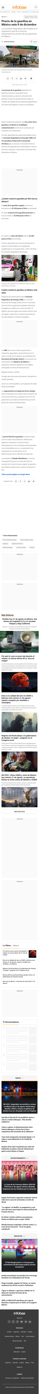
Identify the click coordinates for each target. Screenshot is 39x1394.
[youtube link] (21, 1321)
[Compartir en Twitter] (16, 78)
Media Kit (19, 1367)
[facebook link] (9, 1321)
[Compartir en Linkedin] (21, 78)
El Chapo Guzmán (29, 12)
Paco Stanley (19, 12)
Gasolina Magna (7, 547)
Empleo (23, 1352)
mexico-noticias (21, 547)
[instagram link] (17, 1321)
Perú (22, 1336)
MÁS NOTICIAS (19, 812)
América (9, 1332)
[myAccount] (35, 7)
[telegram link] (25, 1321)
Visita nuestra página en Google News (16, 474)
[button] (3, 7)
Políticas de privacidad (27, 1378)
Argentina (16, 1332)
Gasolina (5, 543)
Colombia (23, 1332)
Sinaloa (7, 12)
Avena (12, 12)
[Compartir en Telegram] (25, 78)
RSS (25, 1341)
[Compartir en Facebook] (12, 78)
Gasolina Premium (17, 543)
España (30, 1332)
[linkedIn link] (29, 1321)
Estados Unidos (9, 1336)
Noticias (32, 547)
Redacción (17, 1352)
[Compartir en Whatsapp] (8, 78)
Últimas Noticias (17, 1341)
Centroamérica (30, 1336)
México (4, 17)
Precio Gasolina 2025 (26, 540)
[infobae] (19, 7)
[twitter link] (13, 1321)
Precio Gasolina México (9, 540)
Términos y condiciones (12, 1378)
